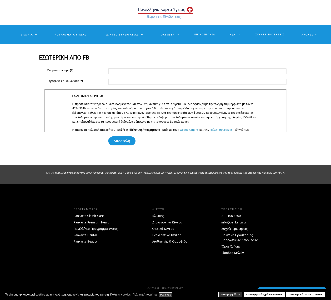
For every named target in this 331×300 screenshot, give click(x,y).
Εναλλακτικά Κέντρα (166, 235)
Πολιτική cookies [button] (120, 294)
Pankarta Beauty (85, 241)
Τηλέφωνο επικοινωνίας (65, 81)
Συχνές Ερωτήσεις (234, 229)
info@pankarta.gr (234, 222)
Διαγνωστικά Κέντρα (167, 222)
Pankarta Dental (85, 235)
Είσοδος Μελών (232, 253)
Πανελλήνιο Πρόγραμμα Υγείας (95, 229)
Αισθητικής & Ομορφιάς (169, 241)
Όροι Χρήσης (230, 246)
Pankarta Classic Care (88, 216)
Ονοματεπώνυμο (60, 70)
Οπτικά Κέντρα (163, 229)
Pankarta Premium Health (92, 222)
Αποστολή (122, 140)
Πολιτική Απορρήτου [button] (145, 294)
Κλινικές (158, 216)
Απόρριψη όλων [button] (230, 294)
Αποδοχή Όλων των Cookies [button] (306, 294)
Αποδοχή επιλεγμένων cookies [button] (264, 294)
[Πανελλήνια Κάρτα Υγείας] (165, 12)
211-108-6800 (231, 216)
